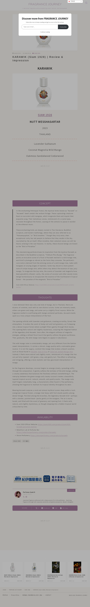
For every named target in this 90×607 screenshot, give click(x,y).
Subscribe (63, 27)
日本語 (72, 1)
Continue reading (45, 32)
